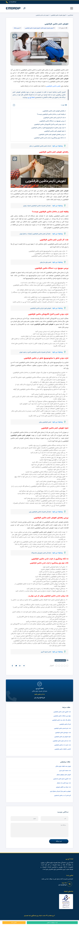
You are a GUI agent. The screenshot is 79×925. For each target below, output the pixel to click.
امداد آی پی (70, 15)
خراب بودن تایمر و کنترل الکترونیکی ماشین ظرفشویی (49, 124)
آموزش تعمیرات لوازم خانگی (47, 28)
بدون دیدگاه (16, 28)
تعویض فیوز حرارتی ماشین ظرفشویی (40, 308)
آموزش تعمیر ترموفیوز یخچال (64, 775)
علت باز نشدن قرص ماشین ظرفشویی (62, 741)
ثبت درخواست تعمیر (52, 923)
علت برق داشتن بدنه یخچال (64, 783)
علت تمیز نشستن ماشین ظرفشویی (62, 728)
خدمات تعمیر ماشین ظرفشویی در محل (40, 146)
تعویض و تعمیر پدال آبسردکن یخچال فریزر (60, 791)
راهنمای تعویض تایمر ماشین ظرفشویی (54, 111)
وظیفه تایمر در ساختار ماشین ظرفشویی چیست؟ (51, 114)
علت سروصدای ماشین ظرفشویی (63, 732)
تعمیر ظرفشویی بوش (45, 422)
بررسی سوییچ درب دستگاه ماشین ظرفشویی (52, 121)
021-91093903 (62, 885)
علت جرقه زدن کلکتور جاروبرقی (63, 787)
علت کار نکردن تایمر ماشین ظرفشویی (54, 118)
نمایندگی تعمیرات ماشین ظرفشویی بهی (40, 512)
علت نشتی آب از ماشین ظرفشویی (62, 745)
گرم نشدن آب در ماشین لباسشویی (62, 795)
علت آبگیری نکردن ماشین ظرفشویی (62, 712)
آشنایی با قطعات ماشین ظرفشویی (63, 749)
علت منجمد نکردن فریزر (65, 770)
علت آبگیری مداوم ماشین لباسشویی (62, 779)
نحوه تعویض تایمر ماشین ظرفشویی (54, 131)
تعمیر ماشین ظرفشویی (53, 86)
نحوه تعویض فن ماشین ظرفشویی (62, 737)
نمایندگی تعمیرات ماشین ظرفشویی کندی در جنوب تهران (35, 352)
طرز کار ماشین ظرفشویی (65, 724)
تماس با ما (14, 923)
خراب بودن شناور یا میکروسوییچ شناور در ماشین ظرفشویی (48, 128)
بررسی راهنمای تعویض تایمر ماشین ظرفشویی (51, 134)
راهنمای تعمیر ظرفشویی (60, 660)
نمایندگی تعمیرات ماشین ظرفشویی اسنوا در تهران (37, 206)
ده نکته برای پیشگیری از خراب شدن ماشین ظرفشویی (49, 138)
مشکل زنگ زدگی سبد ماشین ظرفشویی (61, 720)
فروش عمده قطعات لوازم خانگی (63, 766)
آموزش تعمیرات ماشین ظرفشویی (58, 15)
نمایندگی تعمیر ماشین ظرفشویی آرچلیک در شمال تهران (35, 234)
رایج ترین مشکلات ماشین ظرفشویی (62, 716)
